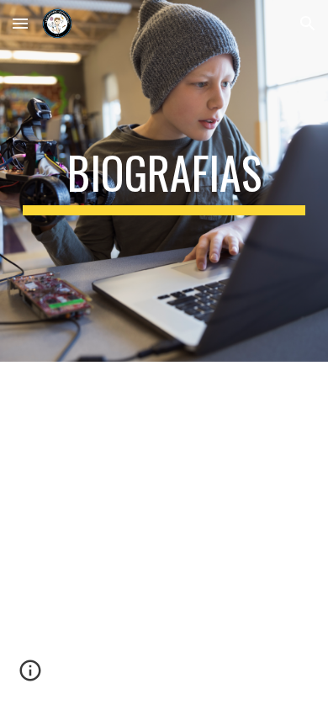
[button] (20, 23)
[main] (164, 181)
